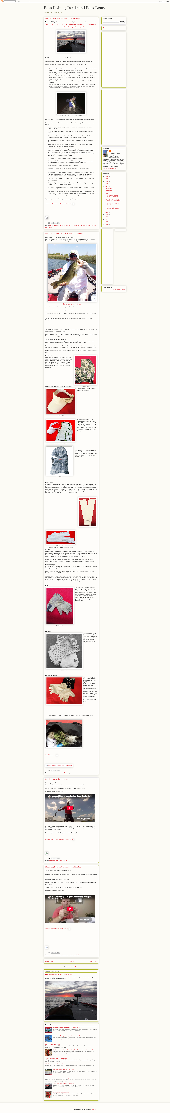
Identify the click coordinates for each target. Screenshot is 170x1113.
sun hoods (58, 773)
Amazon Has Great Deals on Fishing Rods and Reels (59, 203)
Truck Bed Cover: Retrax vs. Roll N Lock (63, 1069)
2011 (106, 219)
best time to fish (73, 225)
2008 (106, 224)
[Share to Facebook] (57, 223)
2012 (106, 217)
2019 (106, 181)
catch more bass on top (55, 955)
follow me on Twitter (119, 289)
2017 (106, 186)
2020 (106, 179)
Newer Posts (49, 961)
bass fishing (52, 225)
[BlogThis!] (54, 223)
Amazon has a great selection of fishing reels (57, 928)
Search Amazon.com (50, 755)
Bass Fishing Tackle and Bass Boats (74, 7)
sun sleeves (73, 773)
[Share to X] (55, 223)
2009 (106, 222)
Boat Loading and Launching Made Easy (56, 1058)
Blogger (94, 1109)
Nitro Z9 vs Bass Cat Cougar (52, 1044)
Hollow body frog (66, 955)
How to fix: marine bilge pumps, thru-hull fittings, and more (68, 1036)
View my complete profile (110, 168)
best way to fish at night (84, 225)
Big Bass (93, 225)
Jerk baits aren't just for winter (57, 779)
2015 (106, 214)
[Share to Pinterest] (59, 223)
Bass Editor (114, 151)
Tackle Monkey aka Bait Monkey (61, 1092)
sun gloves (52, 773)
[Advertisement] (114, 59)
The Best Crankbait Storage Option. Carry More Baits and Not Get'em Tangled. (73, 1050)
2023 (106, 176)
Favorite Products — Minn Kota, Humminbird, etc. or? (59, 1078)
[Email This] (52, 223)
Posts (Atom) (74, 967)
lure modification (75, 955)
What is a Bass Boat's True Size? (54, 1064)
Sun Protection (65, 773)
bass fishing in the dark (62, 225)
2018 (106, 183)
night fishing (48, 227)
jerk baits (65, 860)
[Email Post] (49, 223)
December (109, 188)
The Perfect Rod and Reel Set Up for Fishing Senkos (66, 1027)
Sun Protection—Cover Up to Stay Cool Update (64, 233)
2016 (106, 212)
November (109, 190)
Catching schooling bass (55, 860)
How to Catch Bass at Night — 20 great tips (62, 18)
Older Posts (93, 961)
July (107, 193)
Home (72, 961)
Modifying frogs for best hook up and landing (63, 866)
